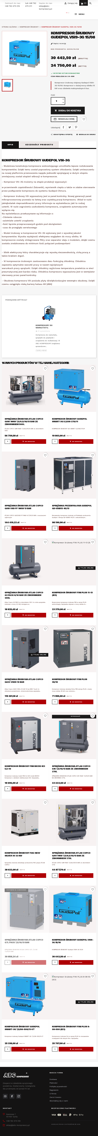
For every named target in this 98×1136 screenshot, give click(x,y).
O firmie (53, 1094)
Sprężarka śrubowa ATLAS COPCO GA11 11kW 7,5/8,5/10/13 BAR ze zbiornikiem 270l (71, 855)
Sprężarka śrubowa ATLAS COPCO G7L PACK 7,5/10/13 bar (24, 941)
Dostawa (53, 1079)
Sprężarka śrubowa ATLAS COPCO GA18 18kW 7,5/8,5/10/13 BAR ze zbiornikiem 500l (24, 421)
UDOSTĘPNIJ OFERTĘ (61, 134)
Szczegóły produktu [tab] (39, 144)
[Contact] (12, 1096)
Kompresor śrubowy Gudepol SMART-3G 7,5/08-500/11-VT (22, 1028)
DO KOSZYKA (30, 441)
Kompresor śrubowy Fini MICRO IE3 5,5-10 (25, 767)
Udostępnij (63, 127)
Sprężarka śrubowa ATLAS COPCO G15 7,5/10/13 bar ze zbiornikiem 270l (71, 769)
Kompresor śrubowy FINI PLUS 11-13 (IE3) (72, 593)
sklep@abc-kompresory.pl (18, 1125)
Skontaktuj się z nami (59, 1101)
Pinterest (76, 127)
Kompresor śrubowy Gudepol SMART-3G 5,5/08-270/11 (69, 420)
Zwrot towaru (55, 1097)
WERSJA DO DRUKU (85, 134)
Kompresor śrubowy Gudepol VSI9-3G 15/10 (72, 941)
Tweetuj (69, 127)
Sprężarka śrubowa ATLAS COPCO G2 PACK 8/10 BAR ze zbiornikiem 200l (24, 595)
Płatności (53, 1083)
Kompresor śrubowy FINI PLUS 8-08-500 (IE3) (71, 1028)
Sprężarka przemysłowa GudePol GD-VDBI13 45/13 (72, 507)
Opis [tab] (10, 144)
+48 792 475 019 (12, 6)
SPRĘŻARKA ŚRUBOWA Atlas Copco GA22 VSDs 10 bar (24, 680)
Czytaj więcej (41, 350)
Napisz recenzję (59, 43)
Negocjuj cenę (64, 119)
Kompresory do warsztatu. (44, 326)
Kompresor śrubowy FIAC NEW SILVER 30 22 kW (22, 854)
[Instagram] (18, 1096)
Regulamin (54, 1090)
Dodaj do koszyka (68, 110)
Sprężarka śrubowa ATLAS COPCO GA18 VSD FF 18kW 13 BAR (24, 507)
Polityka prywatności (58, 1086)
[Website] (5, 1096)
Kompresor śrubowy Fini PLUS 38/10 (69, 680)
